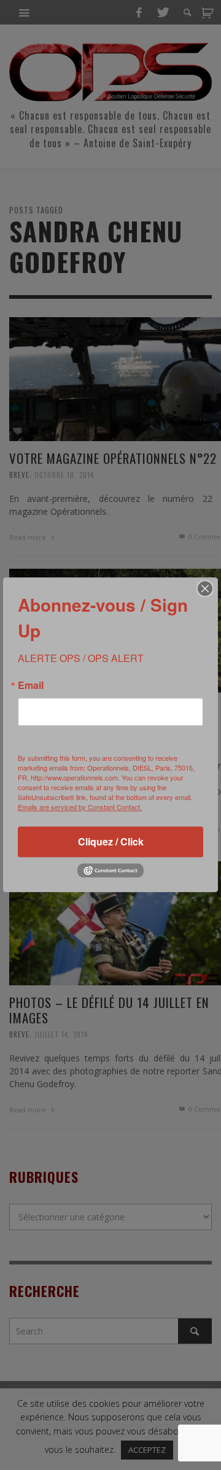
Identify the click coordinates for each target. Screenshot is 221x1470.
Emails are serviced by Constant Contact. (80, 807)
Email (31, 685)
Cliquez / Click (111, 841)
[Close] (205, 588)
